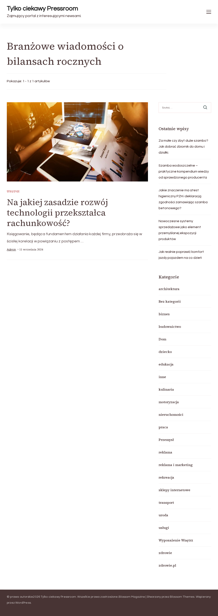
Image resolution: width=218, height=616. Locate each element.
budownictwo (170, 326)
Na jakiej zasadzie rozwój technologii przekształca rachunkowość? (57, 212)
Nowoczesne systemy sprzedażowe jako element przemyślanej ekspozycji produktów (180, 230)
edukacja (166, 364)
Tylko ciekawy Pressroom (42, 8)
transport (166, 502)
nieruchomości (171, 414)
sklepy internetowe (174, 490)
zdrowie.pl (167, 565)
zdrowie (165, 552)
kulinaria (166, 389)
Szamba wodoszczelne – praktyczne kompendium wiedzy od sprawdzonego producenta (184, 171)
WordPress (23, 602)
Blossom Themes (182, 596)
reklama (165, 452)
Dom (162, 339)
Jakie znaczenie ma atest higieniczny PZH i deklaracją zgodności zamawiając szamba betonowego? (183, 199)
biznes (164, 314)
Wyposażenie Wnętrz (176, 540)
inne (162, 376)
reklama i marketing (176, 464)
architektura (169, 288)
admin (11, 249)
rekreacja (166, 477)
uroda (163, 515)
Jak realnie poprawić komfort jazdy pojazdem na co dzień (181, 254)
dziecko (165, 351)
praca (163, 427)
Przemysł (166, 439)
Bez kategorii (170, 301)
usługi (13, 191)
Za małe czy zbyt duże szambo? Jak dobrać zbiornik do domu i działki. (183, 146)
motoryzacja (169, 402)
